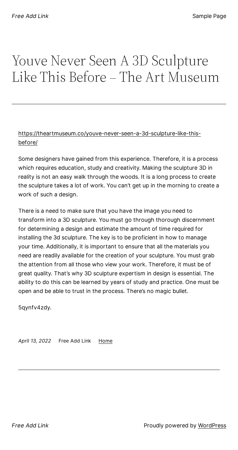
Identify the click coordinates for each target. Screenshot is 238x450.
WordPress (212, 425)
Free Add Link (30, 16)
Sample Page (209, 16)
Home (105, 341)
